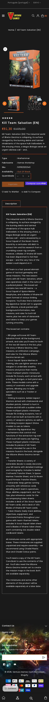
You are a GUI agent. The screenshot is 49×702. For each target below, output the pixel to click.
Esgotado (12, 184)
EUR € (36, 3)
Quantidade (8, 176)
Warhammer (23, 158)
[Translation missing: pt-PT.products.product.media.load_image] (14, 104)
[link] (3, 698)
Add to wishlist (11, 191)
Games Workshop (25, 162)
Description (11, 203)
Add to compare (32, 191)
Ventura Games (20, 672)
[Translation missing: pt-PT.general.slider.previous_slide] (5, 103)
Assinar (44, 657)
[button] (34, 15)
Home (11, 29)
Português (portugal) (18, 3)
